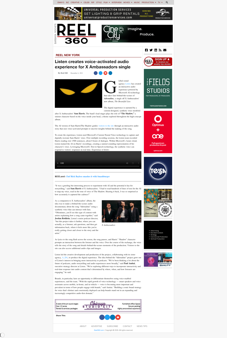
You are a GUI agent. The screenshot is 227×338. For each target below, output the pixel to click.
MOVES (126, 2)
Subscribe (112, 326)
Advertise (96, 326)
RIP (92, 2)
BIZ (67, 2)
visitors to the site (106, 125)
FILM (106, 2)
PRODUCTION (148, 2)
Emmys (61, 2)
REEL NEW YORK (68, 55)
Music (137, 2)
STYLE (99, 2)
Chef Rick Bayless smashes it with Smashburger (88, 176)
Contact (127, 326)
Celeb (86, 2)
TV (159, 2)
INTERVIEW (117, 2)
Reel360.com (99, 330)
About (83, 326)
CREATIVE (75, 2)
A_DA (64, 257)
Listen (128, 83)
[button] (166, 2)
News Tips (142, 326)
